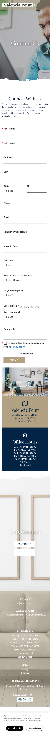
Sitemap (25, 673)
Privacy (25, 669)
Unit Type (8, 260)
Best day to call (11, 312)
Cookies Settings (35, 728)
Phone (6, 203)
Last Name (9, 143)
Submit (14, 360)
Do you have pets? (13, 290)
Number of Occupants (15, 231)
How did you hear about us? (17, 275)
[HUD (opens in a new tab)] (31, 695)
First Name (9, 128)
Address (8, 157)
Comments (9, 329)
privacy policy (17, 346)
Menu (43, 5)
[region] (25, 722)
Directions (31, 622)
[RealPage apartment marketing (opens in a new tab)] (20, 695)
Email (6, 217)
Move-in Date (10, 246)
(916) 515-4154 (28, 421)
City (5, 171)
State (6, 186)
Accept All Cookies (15, 728)
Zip (28, 186)
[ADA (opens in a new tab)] (35, 695)
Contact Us (24, 544)
